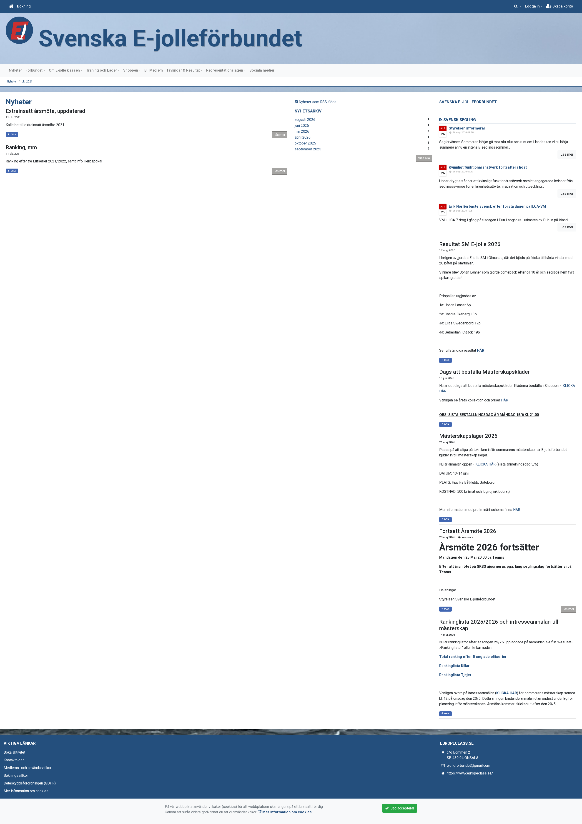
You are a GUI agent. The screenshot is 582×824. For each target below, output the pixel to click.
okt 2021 (27, 81)
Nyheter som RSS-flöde (317, 102)
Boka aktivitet (14, 752)
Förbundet (34, 70)
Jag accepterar (401, 808)
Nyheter (15, 70)
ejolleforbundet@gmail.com (468, 765)
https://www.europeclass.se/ (470, 773)
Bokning (24, 6)
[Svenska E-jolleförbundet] (19, 30)
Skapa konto (562, 6)
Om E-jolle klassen (64, 70)
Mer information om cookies (26, 791)
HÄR (480, 350)
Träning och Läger (101, 70)
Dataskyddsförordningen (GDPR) (30, 783)
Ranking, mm (21, 147)
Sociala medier (261, 70)
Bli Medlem (153, 70)
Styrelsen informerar (467, 128)
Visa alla (424, 158)
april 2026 (303, 137)
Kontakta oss (14, 760)
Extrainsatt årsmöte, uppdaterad (45, 111)
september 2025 (308, 149)
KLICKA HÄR (485, 464)
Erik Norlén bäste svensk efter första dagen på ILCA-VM (497, 206)
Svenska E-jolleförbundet (170, 38)
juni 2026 (302, 125)
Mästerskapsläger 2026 (468, 436)
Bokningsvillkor (16, 775)
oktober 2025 (305, 143)
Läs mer (279, 135)
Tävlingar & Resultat (183, 70)
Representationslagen (224, 70)
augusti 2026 (305, 119)
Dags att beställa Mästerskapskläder (484, 372)
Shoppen (130, 70)
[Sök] (517, 6)
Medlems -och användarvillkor (27, 768)
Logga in (532, 6)
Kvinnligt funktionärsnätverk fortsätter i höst (488, 167)
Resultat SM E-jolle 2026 (470, 244)
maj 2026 (302, 131)
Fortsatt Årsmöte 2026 (467, 531)
